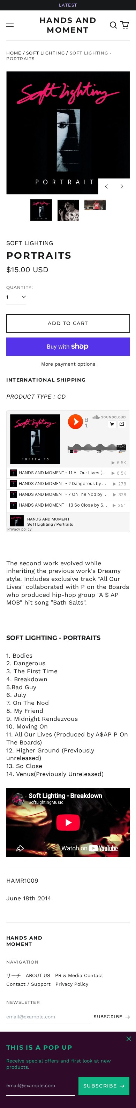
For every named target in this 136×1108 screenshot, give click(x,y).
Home (14, 53)
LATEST (68, 5)
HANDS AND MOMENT (24, 941)
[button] (113, 25)
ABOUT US (38, 975)
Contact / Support (28, 984)
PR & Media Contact (79, 975)
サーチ (13, 975)
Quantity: (19, 287)
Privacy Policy (71, 984)
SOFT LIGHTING (45, 53)
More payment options (68, 364)
